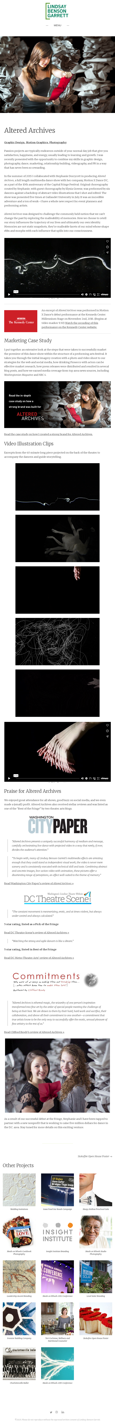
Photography (58, 142)
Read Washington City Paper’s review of (39, 883)
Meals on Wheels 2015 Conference (57, 1383)
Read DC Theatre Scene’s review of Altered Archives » (36, 932)
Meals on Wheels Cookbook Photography (19, 1252)
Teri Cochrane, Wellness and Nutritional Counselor (57, 1339)
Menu (57, 25)
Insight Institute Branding (57, 1251)
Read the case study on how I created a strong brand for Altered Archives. (48, 434)
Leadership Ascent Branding (19, 1296)
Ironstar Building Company (19, 1338)
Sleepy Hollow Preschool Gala (96, 1209)
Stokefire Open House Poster (95, 1156)
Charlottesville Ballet (19, 1383)
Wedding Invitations (19, 1209)
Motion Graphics (37, 142)
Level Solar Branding (96, 1296)
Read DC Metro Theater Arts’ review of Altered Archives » (39, 957)
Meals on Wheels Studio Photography (95, 1252)
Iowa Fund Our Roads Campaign (57, 1209)
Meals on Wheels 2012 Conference (58, 1296)
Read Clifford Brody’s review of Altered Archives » (34, 1032)
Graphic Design (14, 142)
